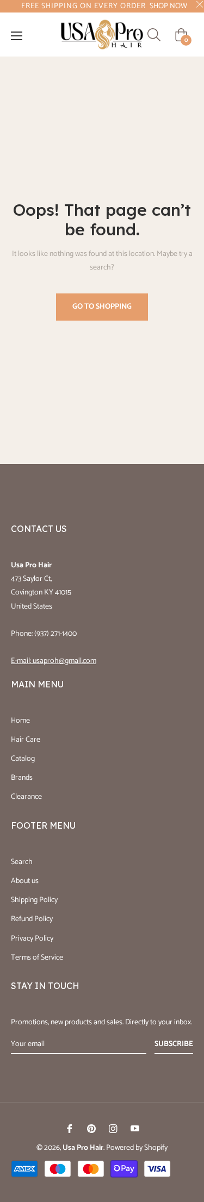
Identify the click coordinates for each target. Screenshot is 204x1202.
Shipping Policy (34, 900)
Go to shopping (102, 306)
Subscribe (173, 1044)
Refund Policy (32, 919)
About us (25, 881)
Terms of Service (37, 957)
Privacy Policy (32, 938)
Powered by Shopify (137, 1148)
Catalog (23, 759)
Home (20, 721)
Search (22, 862)
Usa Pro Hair (83, 1148)
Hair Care (25, 740)
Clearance (26, 797)
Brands (22, 778)
